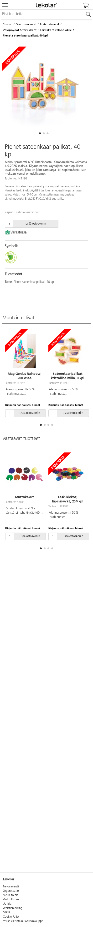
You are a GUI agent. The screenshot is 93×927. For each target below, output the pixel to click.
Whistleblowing (12, 908)
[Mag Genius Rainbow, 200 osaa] (24, 351)
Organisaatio (11, 891)
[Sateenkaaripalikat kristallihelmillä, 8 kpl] (67, 351)
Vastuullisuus (11, 899)
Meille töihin (11, 895)
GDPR (6, 912)
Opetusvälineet (26, 24)
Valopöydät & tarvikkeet (19, 30)
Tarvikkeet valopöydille (56, 30)
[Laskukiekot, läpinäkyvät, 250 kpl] (67, 474)
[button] (40, 133)
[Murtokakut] (24, 474)
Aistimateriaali (50, 24)
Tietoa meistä (11, 886)
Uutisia (7, 904)
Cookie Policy (11, 916)
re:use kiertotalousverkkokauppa (23, 921)
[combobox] (46, 14)
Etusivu (7, 24)
